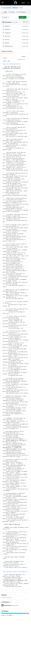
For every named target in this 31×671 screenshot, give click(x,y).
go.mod (7, 39)
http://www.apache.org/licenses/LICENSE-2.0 (15, 571)
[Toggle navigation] (2, 2)
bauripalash (7, 8)
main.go (7, 43)
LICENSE (7, 29)
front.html (7, 36)
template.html (8, 46)
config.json (8, 32)
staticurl (15, 8)
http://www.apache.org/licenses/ (12, 64)
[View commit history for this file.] (27, 22)
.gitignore (7, 26)
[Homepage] (15, 2)
